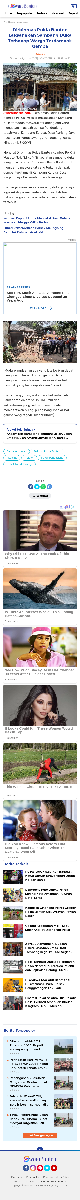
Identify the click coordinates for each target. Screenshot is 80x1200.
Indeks (42, 13)
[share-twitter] (37, 486)
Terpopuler (24, 13)
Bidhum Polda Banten (47, 451)
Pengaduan (20, 1181)
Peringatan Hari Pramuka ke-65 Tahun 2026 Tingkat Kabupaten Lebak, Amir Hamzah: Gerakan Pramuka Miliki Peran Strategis (30, 1064)
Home (7, 13)
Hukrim (29, 457)
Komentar (42, 495)
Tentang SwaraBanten (54, 1181)
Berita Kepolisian (16, 451)
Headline (12, 457)
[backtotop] (40, 1150)
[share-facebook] (30, 486)
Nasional (57, 13)
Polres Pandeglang (52, 457)
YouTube (56, 1173)
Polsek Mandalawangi (19, 464)
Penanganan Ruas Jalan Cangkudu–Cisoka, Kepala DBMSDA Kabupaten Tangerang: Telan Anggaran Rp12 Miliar (30, 1082)
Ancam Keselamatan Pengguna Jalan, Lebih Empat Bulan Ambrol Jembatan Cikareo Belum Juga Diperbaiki (39, 436)
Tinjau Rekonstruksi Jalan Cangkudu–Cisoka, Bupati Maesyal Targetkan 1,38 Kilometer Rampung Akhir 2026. (29, 1119)
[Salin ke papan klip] (49, 486)
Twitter (49, 1173)
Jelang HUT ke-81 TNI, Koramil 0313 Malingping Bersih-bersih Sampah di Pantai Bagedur (28, 1101)
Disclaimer (17, 1177)
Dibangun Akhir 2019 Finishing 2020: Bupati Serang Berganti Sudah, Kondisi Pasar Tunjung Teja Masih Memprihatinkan (30, 1045)
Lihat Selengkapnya (39, 1135)
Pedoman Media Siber (56, 1177)
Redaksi (33, 1181)
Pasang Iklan (33, 1177)
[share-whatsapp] (43, 486)
